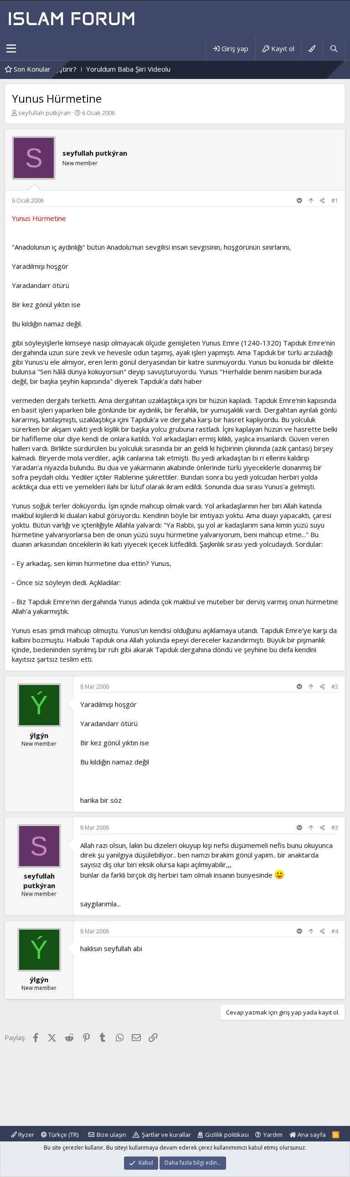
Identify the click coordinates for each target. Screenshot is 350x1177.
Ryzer (25, 1134)
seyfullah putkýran (44, 113)
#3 (334, 828)
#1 (334, 200)
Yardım (273, 1134)
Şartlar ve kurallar (166, 1134)
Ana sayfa (311, 1134)
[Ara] (333, 48)
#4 (334, 931)
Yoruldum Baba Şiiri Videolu (107, 68)
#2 (334, 687)
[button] (11, 49)
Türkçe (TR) (62, 1134)
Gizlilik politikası (227, 1134)
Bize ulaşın (111, 1134)
